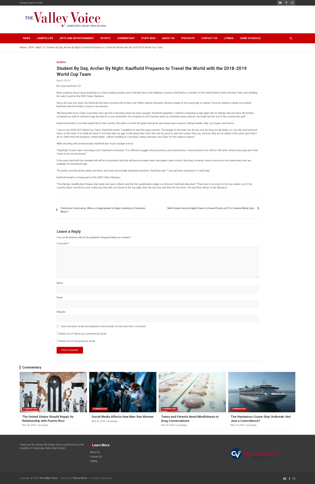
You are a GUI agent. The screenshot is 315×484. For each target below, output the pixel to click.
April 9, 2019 (63, 80)
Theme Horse (79, 478)
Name (60, 283)
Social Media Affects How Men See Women (123, 417)
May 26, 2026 (98, 421)
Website (61, 311)
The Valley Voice (48, 478)
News (26, 38)
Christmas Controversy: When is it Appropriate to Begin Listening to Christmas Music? (103, 210)
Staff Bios (148, 38)
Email (59, 297)
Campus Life (45, 38)
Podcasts (188, 38)
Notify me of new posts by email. (77, 341)
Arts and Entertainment (77, 38)
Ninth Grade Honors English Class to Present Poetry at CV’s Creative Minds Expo (211, 208)
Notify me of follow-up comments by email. (83, 333)
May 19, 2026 (237, 425)
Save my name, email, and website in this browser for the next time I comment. (103, 326)
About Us (168, 38)
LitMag (228, 38)
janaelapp (43, 425)
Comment (63, 243)
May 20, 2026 (168, 425)
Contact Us (209, 38)
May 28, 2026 (29, 425)
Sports (105, 38)
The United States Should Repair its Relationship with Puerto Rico (48, 419)
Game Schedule (250, 38)
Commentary (126, 38)
